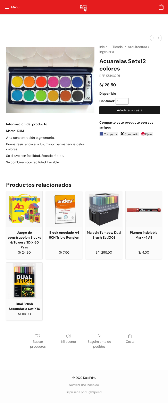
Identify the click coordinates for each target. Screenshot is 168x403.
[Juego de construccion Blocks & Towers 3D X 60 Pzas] (24, 209)
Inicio (103, 47)
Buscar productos (38, 344)
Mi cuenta (68, 341)
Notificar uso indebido (84, 385)
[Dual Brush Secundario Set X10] (24, 281)
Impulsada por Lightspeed (84, 392)
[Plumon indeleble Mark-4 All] (144, 209)
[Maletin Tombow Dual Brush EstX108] (104, 209)
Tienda (117, 47)
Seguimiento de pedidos (99, 344)
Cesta (130, 341)
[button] (84, 7)
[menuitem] (153, 38)
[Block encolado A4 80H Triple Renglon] (64, 209)
